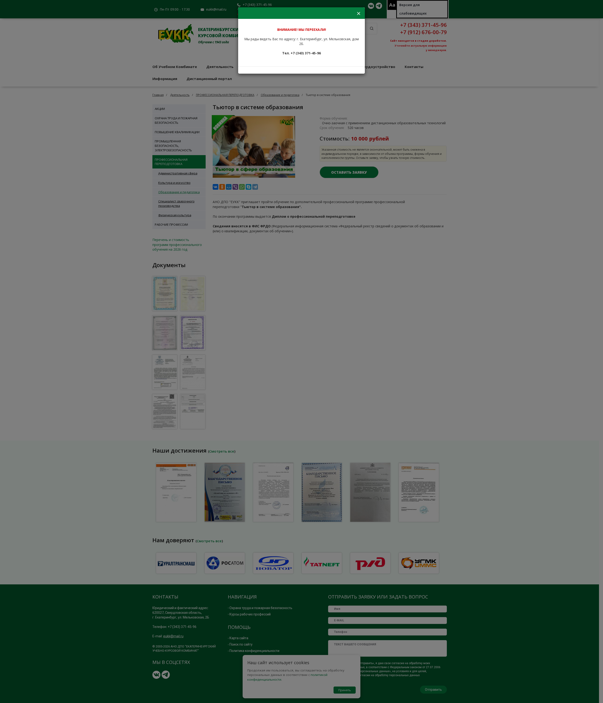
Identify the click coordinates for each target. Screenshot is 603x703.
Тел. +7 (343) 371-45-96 (301, 53)
